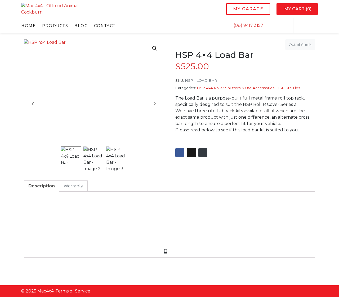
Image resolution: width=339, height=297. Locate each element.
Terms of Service (72, 291)
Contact (105, 25)
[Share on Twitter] (191, 152)
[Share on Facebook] (179, 152)
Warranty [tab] (73, 185)
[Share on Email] (202, 152)
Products (55, 25)
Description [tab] (41, 185)
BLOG (81, 25)
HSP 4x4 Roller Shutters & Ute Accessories (235, 88)
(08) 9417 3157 (248, 25)
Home (28, 25)
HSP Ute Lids (288, 88)
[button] (154, 48)
